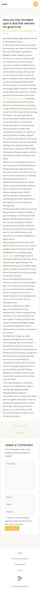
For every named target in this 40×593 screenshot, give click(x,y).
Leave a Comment (11, 31)
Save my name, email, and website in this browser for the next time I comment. (18, 521)
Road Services (20, 564)
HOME (20, 553)
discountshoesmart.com (13, 98)
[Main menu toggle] (35, 4)
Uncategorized (26, 31)
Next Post (20, 433)
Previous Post (20, 426)
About (20, 570)
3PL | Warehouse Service (20, 559)
